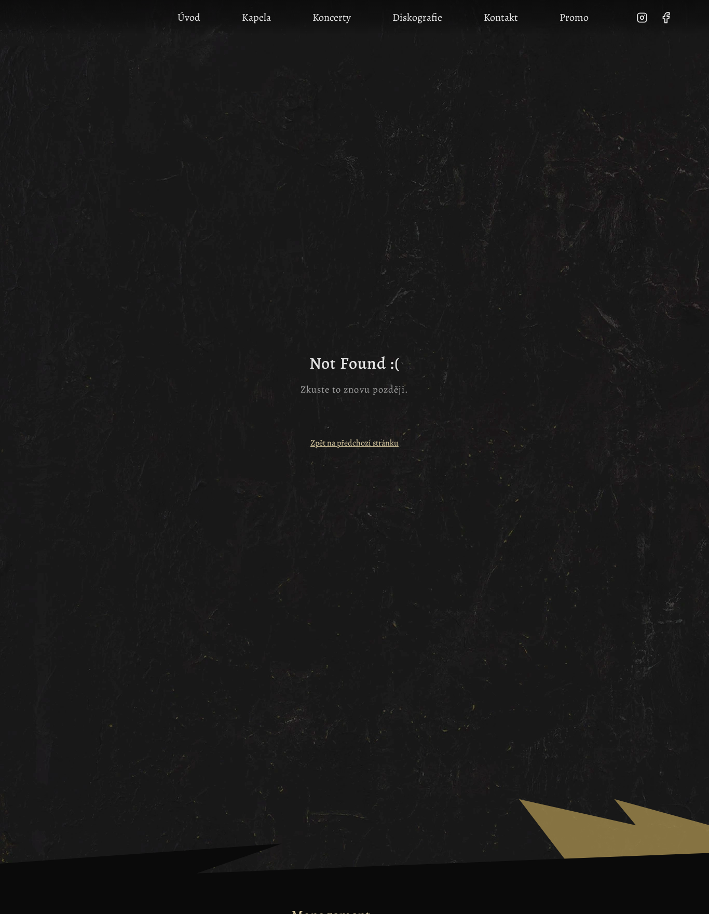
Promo (574, 17)
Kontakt (501, 17)
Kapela (256, 17)
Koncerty (331, 17)
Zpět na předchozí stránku (354, 443)
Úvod (189, 17)
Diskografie (417, 17)
